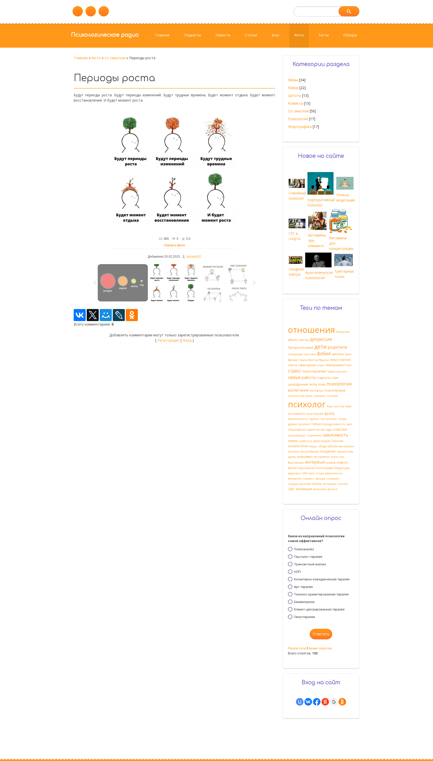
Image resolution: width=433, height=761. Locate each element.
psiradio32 (193, 256)
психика (332, 396)
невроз (342, 462)
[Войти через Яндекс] (325, 702)
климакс (308, 478)
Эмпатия (337, 441)
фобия (324, 353)
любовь (317, 484)
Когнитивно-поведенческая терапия (322, 579)
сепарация (295, 354)
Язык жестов (335, 406)
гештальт (319, 396)
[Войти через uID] (299, 702)
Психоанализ (304, 549)
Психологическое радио (105, 35)
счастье (340, 429)
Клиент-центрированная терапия (319, 609)
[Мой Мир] (106, 315)
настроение (328, 419)
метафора (316, 390)
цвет (349, 424)
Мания (292, 468)
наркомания (306, 468)
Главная (81, 57)
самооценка (307, 365)
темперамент (335, 365)
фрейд (329, 413)
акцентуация (314, 413)
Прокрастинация (300, 347)
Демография (322, 441)
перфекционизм (299, 484)
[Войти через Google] (334, 702)
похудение (328, 451)
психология (339, 384)
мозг (311, 473)
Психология (298, 118)
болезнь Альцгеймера (303, 451)
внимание (295, 478)
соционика (314, 435)
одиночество (316, 429)
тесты (313, 384)
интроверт (305, 456)
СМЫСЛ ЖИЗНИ (340, 360)
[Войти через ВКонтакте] (308, 702)
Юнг (349, 365)
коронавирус (297, 435)
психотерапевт (314, 371)
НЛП (297, 572)
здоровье (294, 473)
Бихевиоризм (304, 602)
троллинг (304, 424)
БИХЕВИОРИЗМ (298, 446)
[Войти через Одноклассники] (342, 702)
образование (297, 429)
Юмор (293, 87)
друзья (292, 424)
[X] (93, 315)
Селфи (342, 419)
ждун (329, 429)
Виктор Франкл (318, 360)
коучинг (342, 484)
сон (335, 377)
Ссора (320, 473)
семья (294, 377)
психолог (307, 404)
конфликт (333, 478)
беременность (298, 419)
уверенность (334, 473)
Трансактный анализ (310, 564)
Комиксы (295, 103)
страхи (302, 360)
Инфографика (300, 126)
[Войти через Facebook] (316, 702)
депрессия (321, 339)
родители (337, 347)
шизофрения (298, 384)
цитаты (338, 354)
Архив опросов (320, 648)
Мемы (293, 80)
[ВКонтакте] (80, 315)
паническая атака (300, 396)
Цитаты (294, 95)
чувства (303, 340)
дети (320, 346)
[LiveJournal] (119, 315)
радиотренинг (338, 371)
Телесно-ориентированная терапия (321, 594)
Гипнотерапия (304, 617)
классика (310, 354)
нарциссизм (345, 451)
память (293, 441)
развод (331, 462)
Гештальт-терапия (308, 557)
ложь (322, 384)
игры (320, 365)
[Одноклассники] (132, 315)
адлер (292, 457)
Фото (96, 57)
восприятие (322, 457)
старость (323, 377)
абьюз (292, 340)
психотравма (325, 468)
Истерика (329, 484)
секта (292, 365)
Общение (343, 332)
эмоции (320, 478)
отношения (311, 329)
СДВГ (291, 489)
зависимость (335, 435)
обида (322, 446)
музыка (314, 419)
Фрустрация (296, 462)
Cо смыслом (114, 57)
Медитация (342, 468)
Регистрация (168, 340)
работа (308, 377)
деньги (332, 489)
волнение (320, 489)
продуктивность (334, 424)
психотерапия (335, 390)
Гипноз (316, 424)
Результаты (297, 648)
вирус (313, 446)
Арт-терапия (303, 587)
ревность (305, 441)
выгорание (346, 446)
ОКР (304, 473)
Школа (333, 446)
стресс (294, 371)
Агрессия (337, 457)
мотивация (304, 489)
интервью (315, 462)
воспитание (298, 390)
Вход (187, 340)
